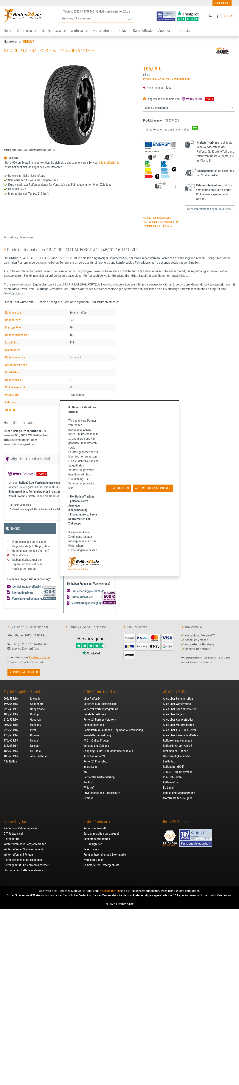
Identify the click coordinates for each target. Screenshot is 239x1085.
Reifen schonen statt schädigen (23, 860)
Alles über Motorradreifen (178, 725)
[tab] (11, 238)
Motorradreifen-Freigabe (178, 798)
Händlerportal (222, 2)
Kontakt (88, 782)
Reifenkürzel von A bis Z (177, 746)
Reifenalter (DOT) (173, 766)
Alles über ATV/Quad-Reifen (180, 730)
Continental (37, 704)
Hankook (35, 725)
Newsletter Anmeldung (97, 735)
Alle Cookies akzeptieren (152, 488)
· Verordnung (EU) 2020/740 (157, 226)
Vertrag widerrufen (24, 672)
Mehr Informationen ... (80, 569)
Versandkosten (110, 891)
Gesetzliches (91, 849)
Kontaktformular (39, 657)
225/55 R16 (11, 730)
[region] (69, 105)
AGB (86, 772)
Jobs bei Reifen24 (94, 756)
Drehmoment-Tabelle (175, 751)
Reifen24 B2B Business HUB (100, 704)
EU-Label (168, 787)
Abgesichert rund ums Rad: (164, 99)
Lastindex (169, 761)
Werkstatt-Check (93, 860)
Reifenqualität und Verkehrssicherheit (26, 865)
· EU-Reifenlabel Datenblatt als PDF (161, 221)
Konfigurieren (119, 488)
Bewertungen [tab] (27, 237)
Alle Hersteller (39, 756)
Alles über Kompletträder (178, 719)
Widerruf (88, 787)
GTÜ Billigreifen (92, 844)
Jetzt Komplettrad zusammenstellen (168, 129)
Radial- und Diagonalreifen (179, 793)
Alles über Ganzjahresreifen (179, 709)
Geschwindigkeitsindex (176, 756)
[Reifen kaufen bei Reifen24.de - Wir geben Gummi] (22, 15)
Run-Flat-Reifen (172, 777)
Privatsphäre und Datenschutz (101, 793)
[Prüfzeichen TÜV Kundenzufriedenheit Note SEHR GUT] (195, 836)
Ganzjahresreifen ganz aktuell (101, 833)
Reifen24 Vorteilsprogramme (100, 709)
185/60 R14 (11, 751)
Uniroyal (35, 735)
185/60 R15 (11, 756)
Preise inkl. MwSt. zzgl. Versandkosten (166, 79)
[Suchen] (129, 18)
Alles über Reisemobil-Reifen (180, 735)
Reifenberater (12, 839)
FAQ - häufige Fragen (96, 740)
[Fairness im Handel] (170, 836)
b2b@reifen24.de (109, 162)
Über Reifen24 (92, 698)
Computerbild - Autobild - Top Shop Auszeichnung (113, 730)
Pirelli (33, 730)
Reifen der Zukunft (94, 828)
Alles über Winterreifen (177, 704)
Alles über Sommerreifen (178, 698)
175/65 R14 (11, 735)
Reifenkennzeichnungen (177, 740)
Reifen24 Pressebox (95, 761)
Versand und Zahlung (96, 746)
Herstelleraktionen (94, 714)
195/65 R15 (11, 704)
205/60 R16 (11, 725)
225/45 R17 (11, 709)
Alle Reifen (10, 761)
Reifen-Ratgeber (15, 821)
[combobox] (92, 18)
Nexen (34, 740)
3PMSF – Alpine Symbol (177, 772)
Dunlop (34, 714)
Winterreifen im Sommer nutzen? (23, 849)
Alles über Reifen (175, 692)
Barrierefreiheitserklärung (99, 777)
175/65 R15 (11, 740)
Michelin (35, 698)
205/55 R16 (11, 698)
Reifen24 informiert (97, 821)
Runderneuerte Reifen (96, 839)
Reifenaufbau (171, 782)
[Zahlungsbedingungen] (148, 646)
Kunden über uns (93, 725)
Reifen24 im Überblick (99, 692)
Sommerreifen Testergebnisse (101, 865)
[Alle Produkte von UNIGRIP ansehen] (222, 50)
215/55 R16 (11, 719)
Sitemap (88, 798)
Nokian (34, 746)
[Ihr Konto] (210, 16)
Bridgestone (37, 709)
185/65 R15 (11, 714)
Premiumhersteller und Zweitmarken (105, 854)
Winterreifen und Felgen (18, 854)
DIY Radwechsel (13, 833)
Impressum (90, 766)
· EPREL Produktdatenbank (157, 217)
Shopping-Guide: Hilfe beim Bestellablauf (108, 751)
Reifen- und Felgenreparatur (21, 828)
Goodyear (36, 719)
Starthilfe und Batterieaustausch (23, 870)
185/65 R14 (11, 746)
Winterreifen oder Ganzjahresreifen (25, 844)
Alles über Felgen (173, 714)
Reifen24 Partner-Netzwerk (99, 719)
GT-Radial (35, 751)
